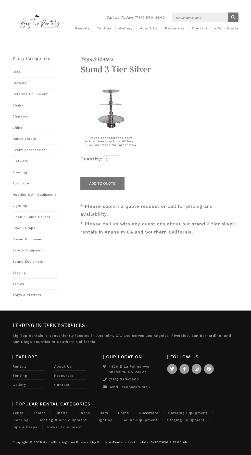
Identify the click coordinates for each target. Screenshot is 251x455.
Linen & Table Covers (31, 217)
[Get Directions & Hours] (104, 366)
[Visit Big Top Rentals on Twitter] (172, 369)
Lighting (20, 206)
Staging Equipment (186, 420)
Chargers (20, 116)
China (17, 128)
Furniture (21, 183)
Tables (18, 284)
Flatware (20, 161)
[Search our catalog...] (233, 18)
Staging (19, 272)
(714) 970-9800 (135, 17)
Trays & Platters (27, 295)
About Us (149, 28)
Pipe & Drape (24, 228)
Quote (227, 28)
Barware (20, 83)
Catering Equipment (30, 94)
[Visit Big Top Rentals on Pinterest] (209, 369)
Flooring (20, 172)
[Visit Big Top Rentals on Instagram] (196, 369)
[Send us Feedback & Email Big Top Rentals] (105, 387)
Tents (18, 413)
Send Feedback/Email (129, 387)
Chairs (18, 105)
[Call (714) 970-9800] (105, 379)
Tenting (104, 28)
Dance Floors (24, 139)
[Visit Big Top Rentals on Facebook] (184, 369)
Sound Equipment (28, 261)
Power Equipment (28, 239)
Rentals (82, 28)
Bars (16, 72)
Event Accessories (29, 150)
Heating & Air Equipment (34, 194)
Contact (199, 28)
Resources (175, 28)
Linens (83, 413)
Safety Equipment (28, 250)
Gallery (126, 28)
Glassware (148, 413)
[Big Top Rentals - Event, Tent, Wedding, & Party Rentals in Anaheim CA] (40, 32)
